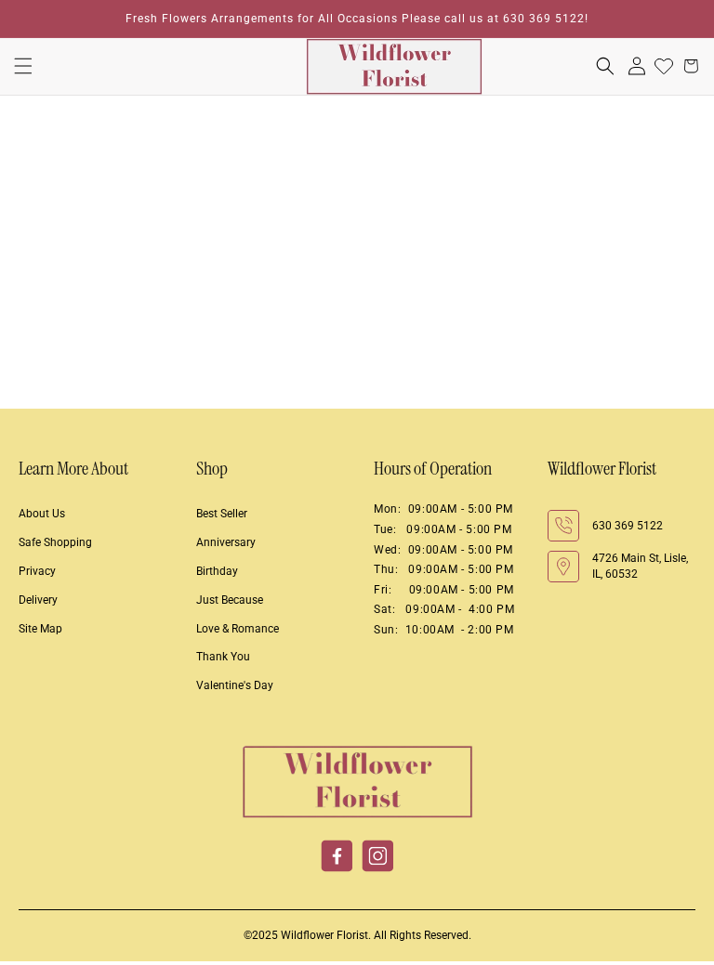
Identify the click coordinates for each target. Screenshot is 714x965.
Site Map (40, 628)
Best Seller (221, 513)
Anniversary (226, 542)
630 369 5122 (627, 525)
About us (42, 513)
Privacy (37, 571)
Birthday (217, 571)
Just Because (229, 599)
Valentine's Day (234, 685)
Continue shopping (357, 322)
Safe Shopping (55, 542)
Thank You (223, 656)
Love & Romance (237, 628)
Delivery (38, 599)
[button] (23, 66)
